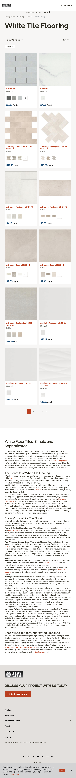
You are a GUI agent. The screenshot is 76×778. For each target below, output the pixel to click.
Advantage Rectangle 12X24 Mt (53, 207)
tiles (11, 478)
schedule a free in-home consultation (21, 647)
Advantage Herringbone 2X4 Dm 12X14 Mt (53, 148)
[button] (12, 46)
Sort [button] (64, 40)
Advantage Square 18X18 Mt (52, 265)
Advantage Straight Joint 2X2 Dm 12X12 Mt (20, 324)
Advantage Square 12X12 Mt (18, 265)
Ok (62, 770)
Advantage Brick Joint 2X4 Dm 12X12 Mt (19, 148)
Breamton (10, 89)
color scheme (14, 530)
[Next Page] (52, 411)
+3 (25, 158)
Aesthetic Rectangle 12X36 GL (53, 323)
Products (8, 710)
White (9, 46)
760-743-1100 (65, 5)
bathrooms (9, 501)
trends (38, 490)
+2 (25, 98)
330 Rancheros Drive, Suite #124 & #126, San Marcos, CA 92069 (25, 742)
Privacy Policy (37, 762)
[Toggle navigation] (72, 5)
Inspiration (9, 715)
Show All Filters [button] (13, 40)
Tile (28, 17)
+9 (59, 216)
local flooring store (59, 461)
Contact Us (9, 731)
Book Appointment (19, 694)
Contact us (39, 652)
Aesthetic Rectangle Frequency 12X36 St (53, 384)
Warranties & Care (12, 721)
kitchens (61, 499)
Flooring (21, 17)
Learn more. (15, 774)
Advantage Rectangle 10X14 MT (19, 207)
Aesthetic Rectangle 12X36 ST (19, 383)
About (7, 726)
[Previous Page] (24, 411)
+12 (25, 274)
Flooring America (10, 17)
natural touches (50, 563)
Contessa (44, 89)
